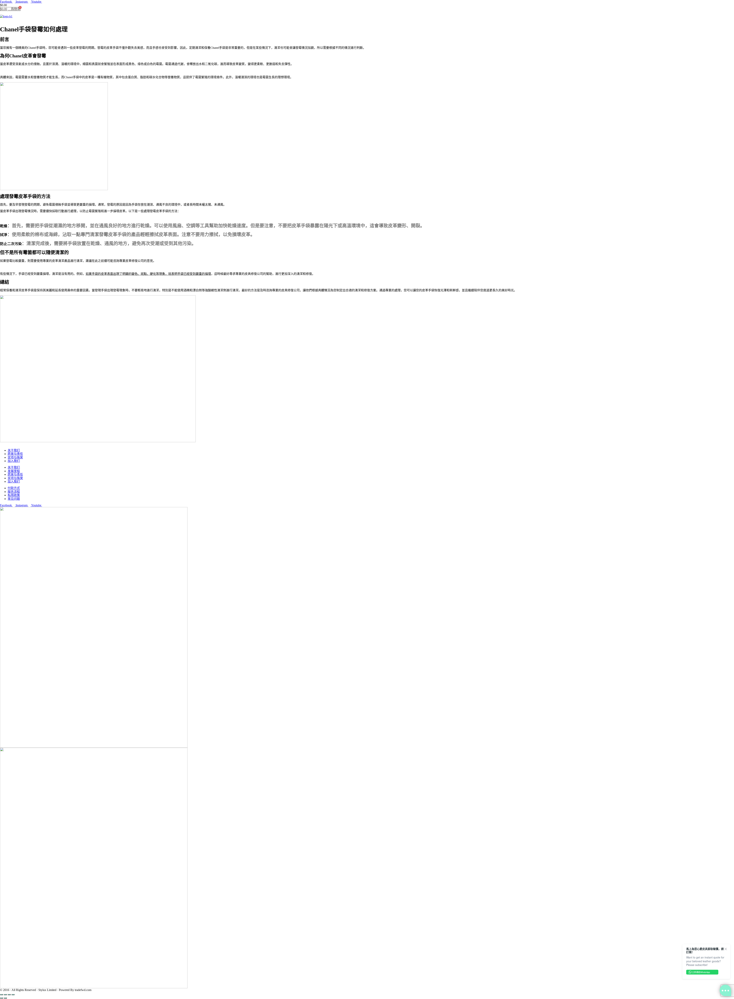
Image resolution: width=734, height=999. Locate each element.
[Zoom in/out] (13, 994)
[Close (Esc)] (1, 994)
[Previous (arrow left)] (1, 998)
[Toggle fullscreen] (9, 994)
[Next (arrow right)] (5, 998)
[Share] (5, 994)
